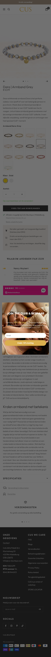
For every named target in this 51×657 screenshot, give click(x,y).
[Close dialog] (46, 305)
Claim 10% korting (25, 343)
